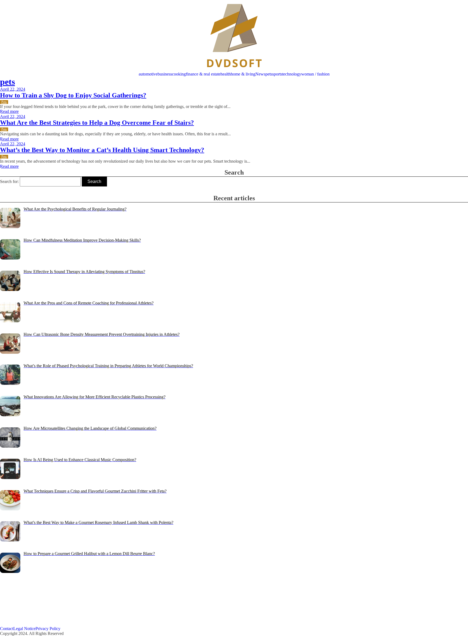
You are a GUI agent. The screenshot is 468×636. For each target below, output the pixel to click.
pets (268, 74)
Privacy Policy (47, 628)
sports (277, 74)
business (165, 74)
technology (291, 74)
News (260, 74)
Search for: (9, 181)
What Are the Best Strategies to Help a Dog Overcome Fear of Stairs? (97, 122)
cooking (179, 74)
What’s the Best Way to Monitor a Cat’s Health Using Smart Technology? (102, 149)
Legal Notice (24, 628)
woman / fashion (315, 74)
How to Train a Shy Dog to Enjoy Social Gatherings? (73, 95)
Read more (9, 111)
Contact (6, 628)
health (225, 74)
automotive (148, 74)
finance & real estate (203, 74)
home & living (243, 74)
